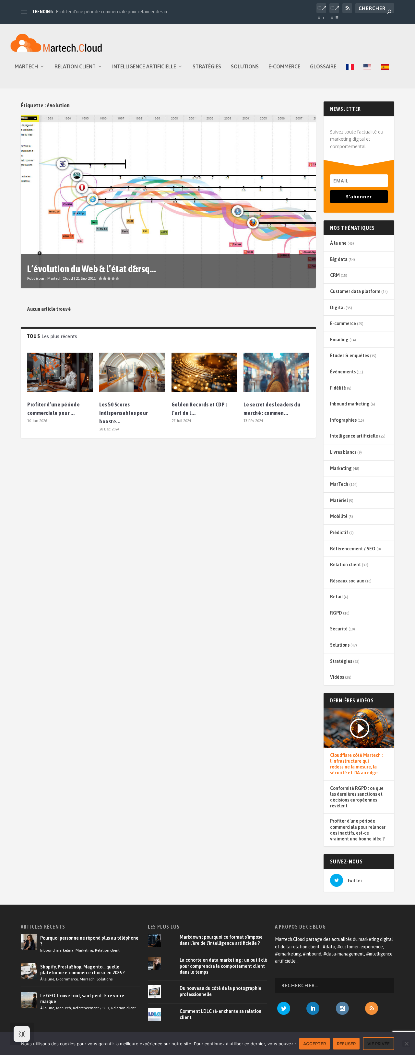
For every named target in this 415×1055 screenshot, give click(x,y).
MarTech (26, 66)
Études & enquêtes (349, 355)
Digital (337, 307)
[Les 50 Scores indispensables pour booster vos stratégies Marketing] (132, 372)
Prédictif (339, 532)
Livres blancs (343, 452)
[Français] (350, 76)
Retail (336, 596)
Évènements (343, 371)
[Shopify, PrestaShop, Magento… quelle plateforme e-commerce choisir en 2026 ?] (29, 971)
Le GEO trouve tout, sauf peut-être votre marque (82, 998)
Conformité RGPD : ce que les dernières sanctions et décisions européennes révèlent (357, 797)
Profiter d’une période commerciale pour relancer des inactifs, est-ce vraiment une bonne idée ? (357, 829)
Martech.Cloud (60, 278)
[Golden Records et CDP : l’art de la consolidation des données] (204, 372)
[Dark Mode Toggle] (22, 1034)
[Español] (385, 76)
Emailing (339, 339)
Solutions (245, 66)
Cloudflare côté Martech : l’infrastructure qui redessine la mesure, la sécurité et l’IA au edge (356, 764)
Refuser (346, 1043)
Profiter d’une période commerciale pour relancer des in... (113, 11)
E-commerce (284, 66)
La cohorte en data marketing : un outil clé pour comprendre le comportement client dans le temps (223, 966)
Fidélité (338, 388)
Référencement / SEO (352, 548)
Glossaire (323, 66)
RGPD (336, 612)
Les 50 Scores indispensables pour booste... (123, 413)
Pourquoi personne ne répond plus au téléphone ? (89, 940)
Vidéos (337, 677)
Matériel (339, 500)
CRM (335, 275)
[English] (367, 76)
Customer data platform (355, 291)
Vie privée (378, 1043)
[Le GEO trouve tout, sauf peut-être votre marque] (29, 1000)
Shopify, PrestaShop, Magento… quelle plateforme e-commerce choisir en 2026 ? (82, 969)
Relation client (75, 66)
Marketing (341, 468)
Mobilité (339, 516)
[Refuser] (406, 1043)
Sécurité (339, 628)
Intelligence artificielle (144, 66)
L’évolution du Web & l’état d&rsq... (91, 268)
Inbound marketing (350, 403)
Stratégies (207, 66)
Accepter (314, 1043)
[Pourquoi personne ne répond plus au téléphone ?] (29, 942)
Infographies (343, 420)
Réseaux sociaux (347, 580)
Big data (339, 259)
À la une (338, 243)
